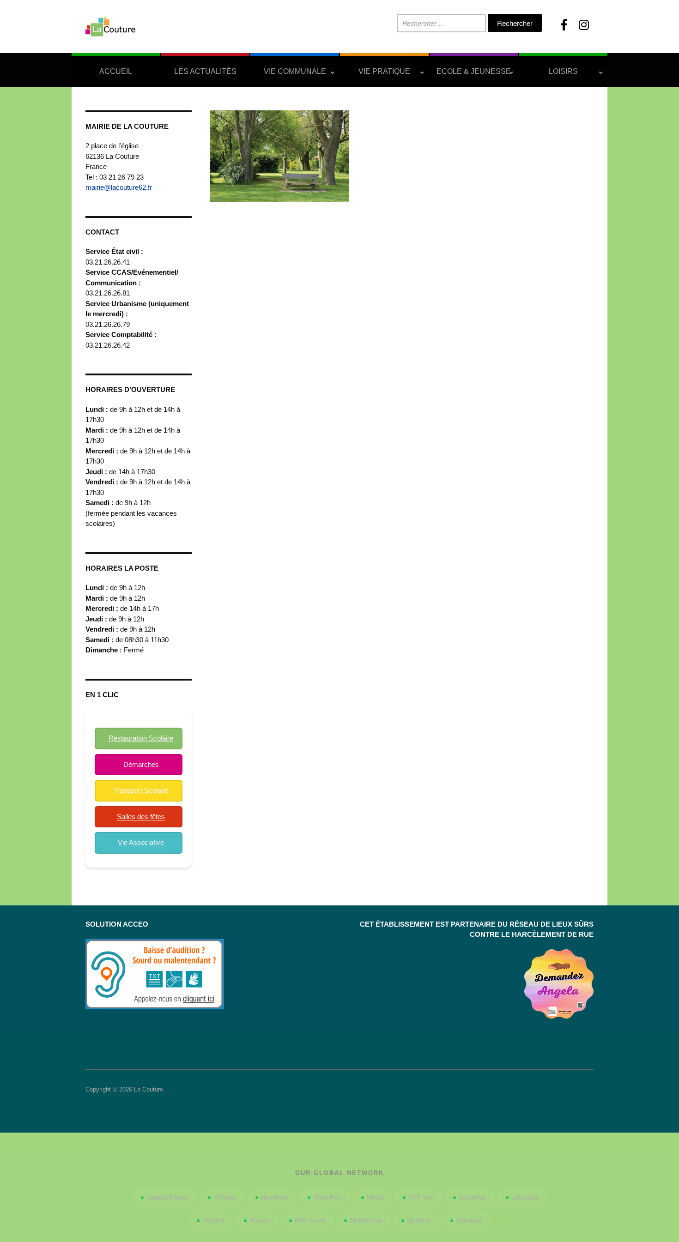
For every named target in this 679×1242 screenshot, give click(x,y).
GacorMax (472, 1197)
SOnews (224, 1197)
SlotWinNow (366, 1220)
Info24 (375, 1197)
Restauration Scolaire (141, 738)
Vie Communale (295, 71)
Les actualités (205, 71)
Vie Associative (141, 842)
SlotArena (469, 1220)
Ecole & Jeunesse (473, 71)
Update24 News (167, 1197)
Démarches (141, 764)
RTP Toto (421, 1197)
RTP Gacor (310, 1220)
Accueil (115, 71)
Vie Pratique (384, 71)
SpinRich (419, 1220)
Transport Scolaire (141, 790)
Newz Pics (327, 1197)
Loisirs (563, 71)
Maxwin (259, 1220)
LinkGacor (525, 1197)
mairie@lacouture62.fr (118, 187)
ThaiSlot (213, 1220)
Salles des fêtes (141, 816)
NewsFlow (274, 1197)
